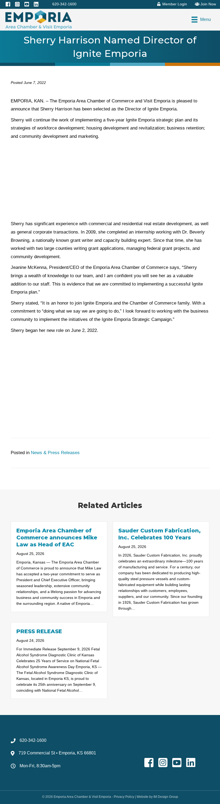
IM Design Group (165, 797)
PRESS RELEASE (39, 631)
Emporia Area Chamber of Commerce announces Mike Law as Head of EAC (56, 537)
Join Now (207, 4)
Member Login (174, 4)
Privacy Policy (124, 797)
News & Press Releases (55, 452)
